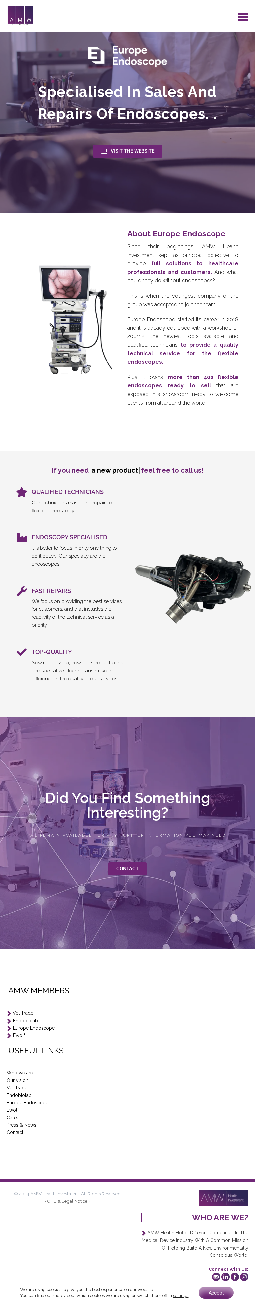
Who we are (20, 1072)
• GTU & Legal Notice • (67, 1201)
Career (14, 1117)
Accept (216, 1292)
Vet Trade (23, 1013)
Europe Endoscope (34, 1028)
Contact (15, 1132)
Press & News (21, 1125)
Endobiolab (25, 1020)
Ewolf (19, 1035)
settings (180, 1295)
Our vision (17, 1080)
